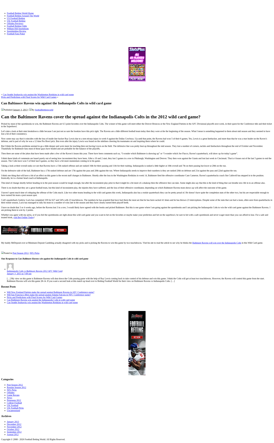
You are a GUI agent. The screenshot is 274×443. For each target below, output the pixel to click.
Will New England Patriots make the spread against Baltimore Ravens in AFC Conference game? (50, 292)
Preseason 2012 (14, 400)
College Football (14, 403)
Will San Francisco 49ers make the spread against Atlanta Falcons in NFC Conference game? (49, 295)
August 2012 (13, 434)
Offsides (10, 392)
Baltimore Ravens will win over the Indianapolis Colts (216, 243)
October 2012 (13, 429)
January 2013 (13, 421)
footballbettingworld (44, 110)
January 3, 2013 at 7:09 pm (19, 273)
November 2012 (14, 427)
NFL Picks (34, 253)
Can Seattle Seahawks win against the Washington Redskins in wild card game (38, 94)
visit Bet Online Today (23, 217)
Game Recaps (13, 395)
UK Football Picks (15, 408)
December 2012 (14, 424)
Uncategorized (13, 410)
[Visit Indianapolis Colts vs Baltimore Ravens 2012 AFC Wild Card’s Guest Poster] (10, 269)
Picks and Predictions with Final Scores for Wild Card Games (29, 97)
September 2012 (14, 432)
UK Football (12, 405)
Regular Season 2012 (16, 387)
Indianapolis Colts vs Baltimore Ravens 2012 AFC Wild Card (34, 271)
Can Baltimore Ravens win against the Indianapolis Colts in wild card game (41, 300)
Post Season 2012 (21, 253)
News (9, 397)
